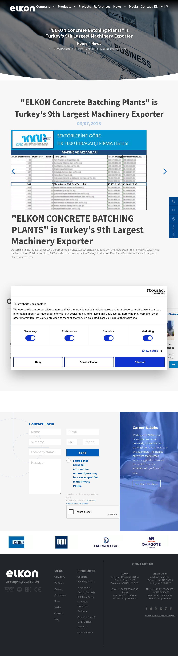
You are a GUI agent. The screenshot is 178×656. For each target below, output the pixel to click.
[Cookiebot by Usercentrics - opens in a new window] (149, 291)
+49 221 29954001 (163, 589)
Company (43, 6)
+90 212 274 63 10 (128, 595)
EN (156, 6)
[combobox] (71, 442)
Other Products (85, 632)
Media (133, 6)
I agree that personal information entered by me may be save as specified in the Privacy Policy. (85, 473)
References (102, 6)
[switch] (69, 338)
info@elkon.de (164, 598)
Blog (56, 619)
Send (82, 452)
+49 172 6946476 (160, 592)
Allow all (140, 362)
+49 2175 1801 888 (162, 595)
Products (64, 6)
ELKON (34, 582)
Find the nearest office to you (160, 615)
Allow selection (89, 362)
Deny (38, 362)
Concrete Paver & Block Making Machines (86, 622)
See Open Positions (146, 484)
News (117, 6)
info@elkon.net (128, 598)
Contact (147, 6)
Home (82, 43)
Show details (150, 350)
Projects (85, 6)
